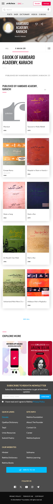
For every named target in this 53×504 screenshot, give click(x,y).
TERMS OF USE (28, 496)
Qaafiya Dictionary (10, 422)
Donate (37, 3)
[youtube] (26, 487)
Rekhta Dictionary (9, 458)
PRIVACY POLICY (15, 496)
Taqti (4, 427)
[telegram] (38, 487)
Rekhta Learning (33, 458)
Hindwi (5, 452)
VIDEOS (34, 14)
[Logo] (11, 3)
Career (29, 433)
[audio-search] (48, 9)
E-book (20, 48)
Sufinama (30, 452)
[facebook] (15, 487)
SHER (16, 14)
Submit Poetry (8, 438)
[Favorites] (36, 24)
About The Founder (34, 422)
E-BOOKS (42, 14)
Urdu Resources (9, 433)
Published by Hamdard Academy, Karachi (27, 75)
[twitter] (21, 487)
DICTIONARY (25, 14)
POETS (9, 14)
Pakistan (23, 36)
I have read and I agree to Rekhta (25, 401)
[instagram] (32, 487)
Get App (46, 3)
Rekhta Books (8, 463)
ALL (7, 48)
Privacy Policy (39, 401)
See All (26, 319)
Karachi (17, 36)
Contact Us (31, 427)
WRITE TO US (29, 470)
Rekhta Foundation (34, 417)
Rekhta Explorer (33, 438)
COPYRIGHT (39, 496)
